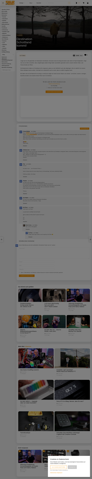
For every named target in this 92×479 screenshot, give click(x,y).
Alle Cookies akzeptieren (58, 467)
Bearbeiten (72, 467)
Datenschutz (53, 472)
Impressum (59, 472)
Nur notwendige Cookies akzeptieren (59, 470)
